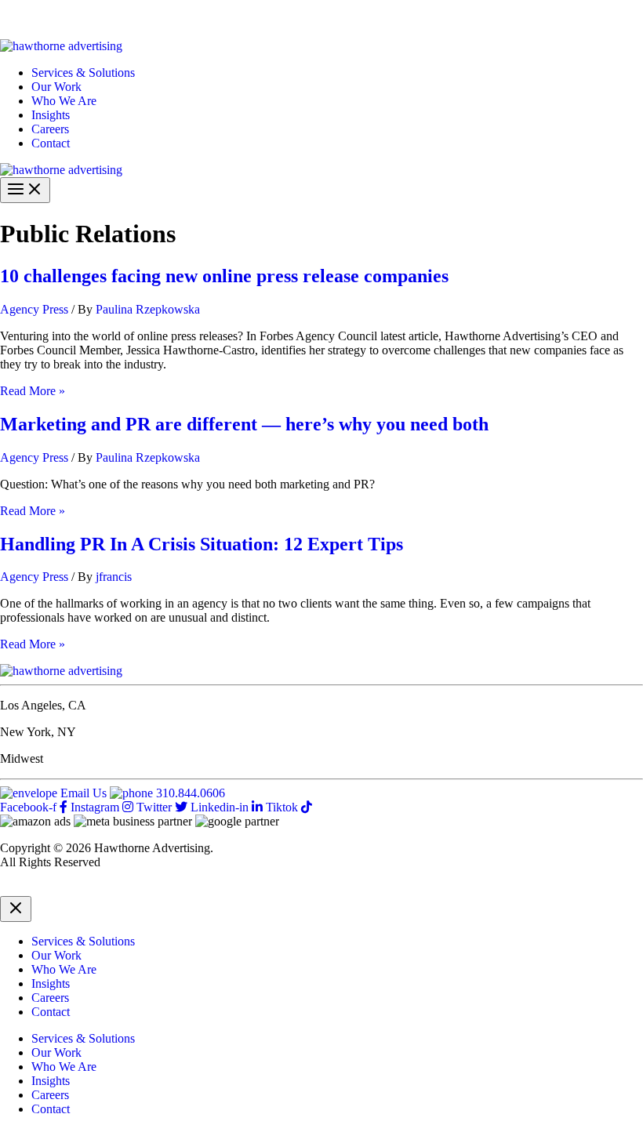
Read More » (32, 390)
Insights (50, 115)
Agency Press (34, 309)
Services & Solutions (83, 72)
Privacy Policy (79, 888)
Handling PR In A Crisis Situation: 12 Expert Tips (201, 544)
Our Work (56, 86)
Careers (50, 129)
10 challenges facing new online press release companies (224, 276)
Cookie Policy (159, 888)
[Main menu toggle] (25, 190)
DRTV (17, 888)
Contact (50, 143)
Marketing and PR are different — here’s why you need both (244, 424)
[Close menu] (15, 909)
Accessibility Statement (260, 888)
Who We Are (63, 100)
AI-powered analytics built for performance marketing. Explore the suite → (259, 19)
